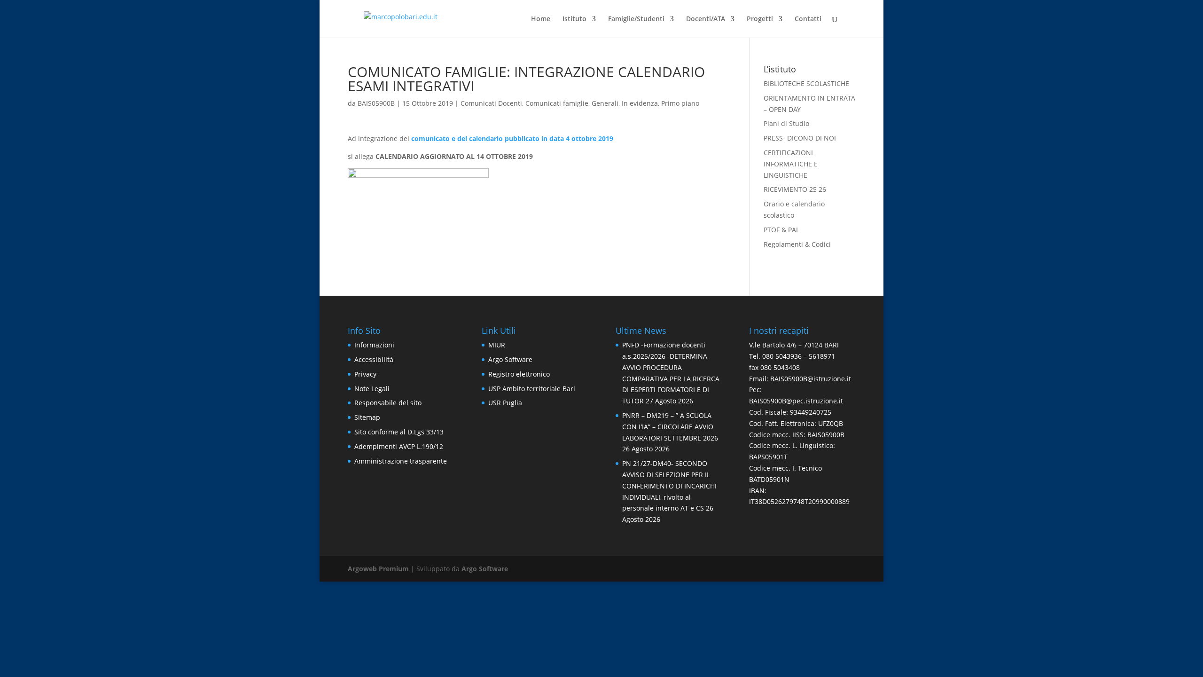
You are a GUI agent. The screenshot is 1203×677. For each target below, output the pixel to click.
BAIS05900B (376, 103)
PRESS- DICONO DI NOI (800, 138)
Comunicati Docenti (491, 103)
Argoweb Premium (378, 568)
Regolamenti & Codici (797, 244)
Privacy (365, 374)
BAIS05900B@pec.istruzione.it (796, 400)
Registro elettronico (519, 374)
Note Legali (372, 388)
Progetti (760, 19)
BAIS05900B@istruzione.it (810, 378)
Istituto (574, 19)
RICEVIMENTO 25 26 (795, 189)
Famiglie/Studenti (636, 19)
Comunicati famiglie (556, 103)
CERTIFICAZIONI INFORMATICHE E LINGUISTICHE (791, 164)
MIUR (496, 344)
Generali (605, 103)
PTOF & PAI (781, 229)
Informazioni (374, 344)
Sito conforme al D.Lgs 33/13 (399, 431)
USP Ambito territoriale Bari (531, 388)
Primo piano (680, 103)
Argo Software (510, 359)
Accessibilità (373, 359)
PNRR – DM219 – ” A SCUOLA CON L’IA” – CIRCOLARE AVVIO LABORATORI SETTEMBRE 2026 (670, 426)
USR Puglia (505, 402)
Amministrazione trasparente (400, 461)
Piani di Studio (786, 123)
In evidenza (640, 103)
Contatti (808, 19)
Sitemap (367, 417)
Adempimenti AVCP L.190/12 (398, 446)
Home (540, 19)
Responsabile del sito (388, 402)
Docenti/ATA (705, 19)
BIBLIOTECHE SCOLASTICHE (806, 83)
